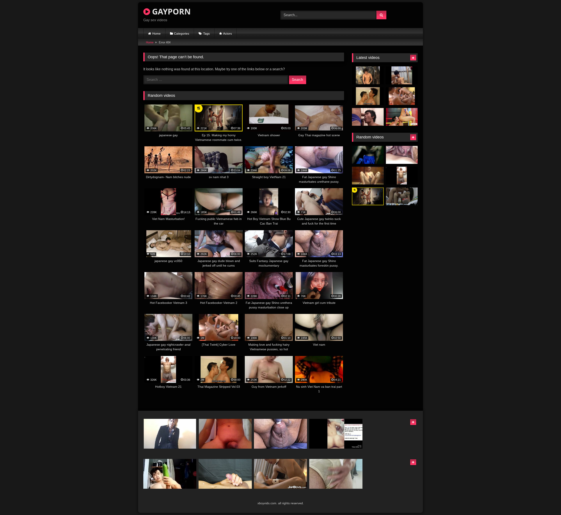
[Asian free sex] (402, 196)
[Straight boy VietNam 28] (225, 434)
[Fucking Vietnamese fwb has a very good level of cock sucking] (402, 155)
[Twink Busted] (368, 117)
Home (156, 33)
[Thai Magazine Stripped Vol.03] (368, 96)
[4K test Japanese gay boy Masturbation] (225, 474)
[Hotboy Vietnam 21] (402, 176)
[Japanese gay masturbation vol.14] (368, 176)
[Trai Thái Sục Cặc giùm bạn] (402, 75)
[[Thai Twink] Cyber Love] (402, 96)
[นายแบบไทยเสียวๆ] (368, 75)
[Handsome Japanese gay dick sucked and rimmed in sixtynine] (280, 474)
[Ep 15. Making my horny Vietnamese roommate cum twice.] (368, 196)
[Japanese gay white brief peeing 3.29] (335, 474)
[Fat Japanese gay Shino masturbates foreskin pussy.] (280, 434)
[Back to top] (547, 502)
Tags (206, 33)
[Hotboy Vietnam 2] (169, 474)
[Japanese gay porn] (169, 434)
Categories (181, 33)
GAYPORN (170, 11)
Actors (227, 33)
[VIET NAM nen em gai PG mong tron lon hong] (335, 434)
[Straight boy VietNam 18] (368, 155)
